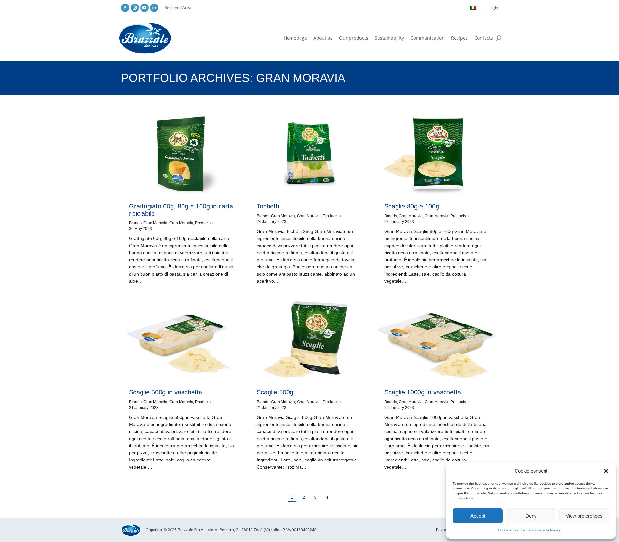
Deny (531, 515)
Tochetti (268, 206)
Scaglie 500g (275, 392)
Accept (477, 515)
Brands (135, 223)
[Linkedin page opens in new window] (154, 8)
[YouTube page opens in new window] (144, 8)
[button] (606, 471)
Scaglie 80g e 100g (411, 206)
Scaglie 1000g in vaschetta (422, 392)
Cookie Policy (508, 530)
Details (190, 154)
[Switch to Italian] (473, 8)
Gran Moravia (155, 223)
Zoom (173, 154)
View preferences (584, 515)
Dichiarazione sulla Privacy (541, 530)
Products (203, 223)
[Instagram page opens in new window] (135, 8)
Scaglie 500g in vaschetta (165, 392)
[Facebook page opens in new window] (125, 8)
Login (493, 7)
